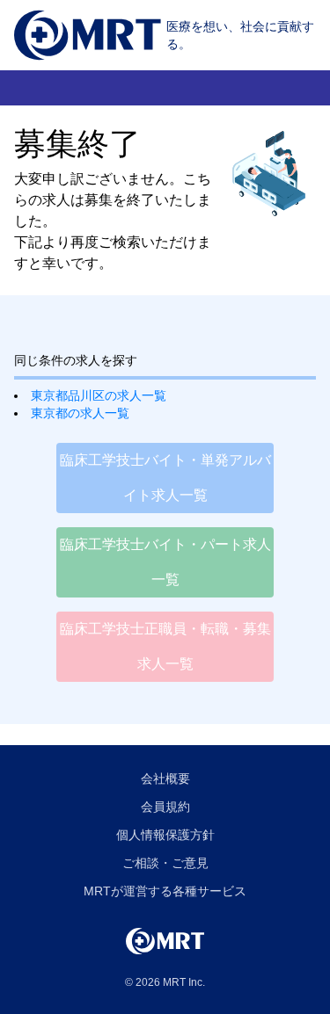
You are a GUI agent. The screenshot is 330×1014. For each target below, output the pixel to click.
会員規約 (165, 807)
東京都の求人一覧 (80, 413)
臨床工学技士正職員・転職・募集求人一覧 (165, 646)
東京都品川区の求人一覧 (98, 395)
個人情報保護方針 (165, 835)
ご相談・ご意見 (165, 863)
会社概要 (165, 778)
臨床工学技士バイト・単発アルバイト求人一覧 (165, 478)
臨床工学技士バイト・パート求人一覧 (165, 562)
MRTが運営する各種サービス (165, 891)
